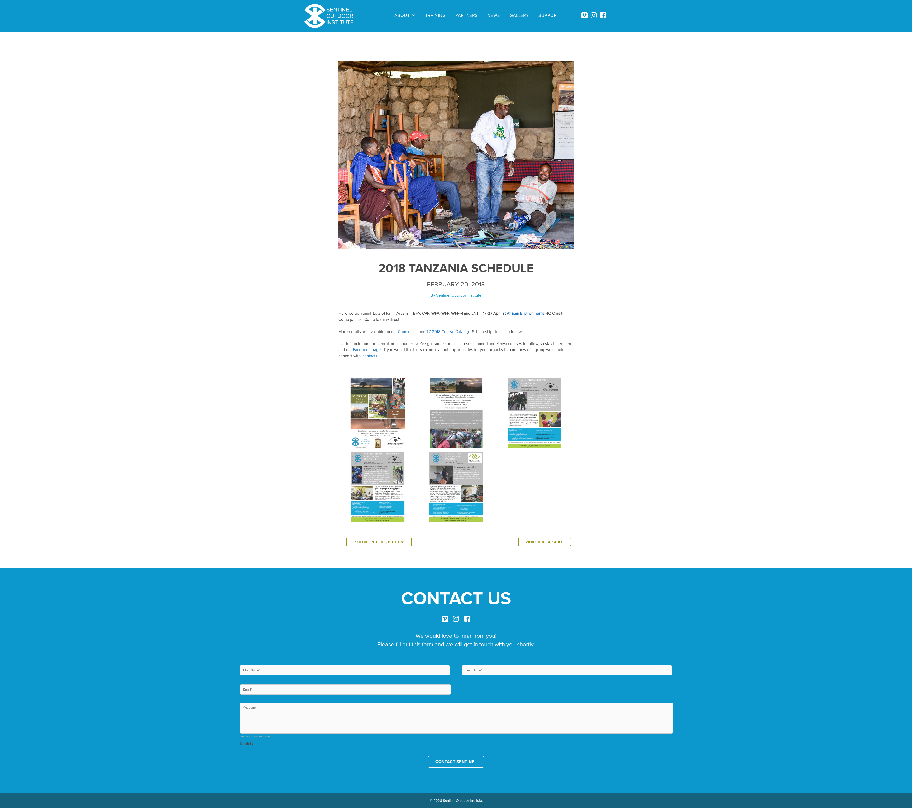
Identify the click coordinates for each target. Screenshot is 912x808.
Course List (408, 331)
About (402, 15)
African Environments (525, 313)
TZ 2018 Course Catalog (447, 331)
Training (435, 15)
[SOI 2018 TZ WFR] (378, 486)
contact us (371, 356)
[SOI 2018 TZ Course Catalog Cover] (378, 412)
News (493, 15)
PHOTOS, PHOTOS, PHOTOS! (379, 541)
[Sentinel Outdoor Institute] (331, 15)
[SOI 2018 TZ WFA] (534, 412)
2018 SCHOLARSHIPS (545, 541)
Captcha (247, 743)
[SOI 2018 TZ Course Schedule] (456, 412)
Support (548, 15)
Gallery (519, 15)
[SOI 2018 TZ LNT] (456, 486)
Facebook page (367, 349)
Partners (466, 15)
